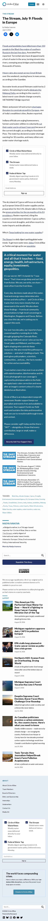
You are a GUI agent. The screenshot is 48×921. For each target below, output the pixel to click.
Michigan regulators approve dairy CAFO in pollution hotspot (30, 631)
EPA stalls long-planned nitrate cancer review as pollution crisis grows (30, 646)
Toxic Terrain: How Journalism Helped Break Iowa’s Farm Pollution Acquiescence (27, 756)
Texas (10, 506)
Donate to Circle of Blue (23, 892)
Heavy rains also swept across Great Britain (22, 73)
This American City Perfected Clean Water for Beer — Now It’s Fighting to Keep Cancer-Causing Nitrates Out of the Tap (29, 607)
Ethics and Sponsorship (10, 797)
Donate (31, 4)
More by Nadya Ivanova (11, 546)
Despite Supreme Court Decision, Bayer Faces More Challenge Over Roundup (29, 699)
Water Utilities (7, 513)
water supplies (17, 509)
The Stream (8, 14)
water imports (24, 506)
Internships (6, 800)
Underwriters (6, 804)
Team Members (7, 789)
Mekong (43, 503)
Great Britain (12, 503)
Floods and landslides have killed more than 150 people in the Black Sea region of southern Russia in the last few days (23, 49)
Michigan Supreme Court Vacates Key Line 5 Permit (28, 683)
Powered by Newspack (9, 914)
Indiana (29, 503)
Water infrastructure (36, 506)
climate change (24, 496)
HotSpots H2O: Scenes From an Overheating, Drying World (29, 661)
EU (27, 499)
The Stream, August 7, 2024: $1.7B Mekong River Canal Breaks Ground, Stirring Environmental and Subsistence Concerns (29, 470)
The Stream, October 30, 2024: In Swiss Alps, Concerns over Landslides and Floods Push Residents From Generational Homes (30, 457)
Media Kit (5, 812)
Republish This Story (24, 562)
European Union (33, 499)
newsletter (31, 246)
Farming (42, 499)
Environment (6, 499)
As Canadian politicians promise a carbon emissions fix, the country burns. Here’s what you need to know (30, 721)
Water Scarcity (7, 509)
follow (31, 242)
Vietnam (16, 506)
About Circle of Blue (9, 785)
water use (36, 509)
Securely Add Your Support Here (19, 442)
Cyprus (32, 496)
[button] (24, 171)
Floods (5, 503)
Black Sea (15, 496)
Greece (20, 503)
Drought (37, 496)
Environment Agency (18, 499)
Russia (5, 506)
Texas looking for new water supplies (25, 232)
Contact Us (6, 808)
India (24, 503)
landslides (36, 503)
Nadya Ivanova (10, 27)
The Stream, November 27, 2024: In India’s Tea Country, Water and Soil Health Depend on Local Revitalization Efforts (30, 483)
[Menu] (38, 4)
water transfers (28, 509)
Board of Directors (8, 793)
